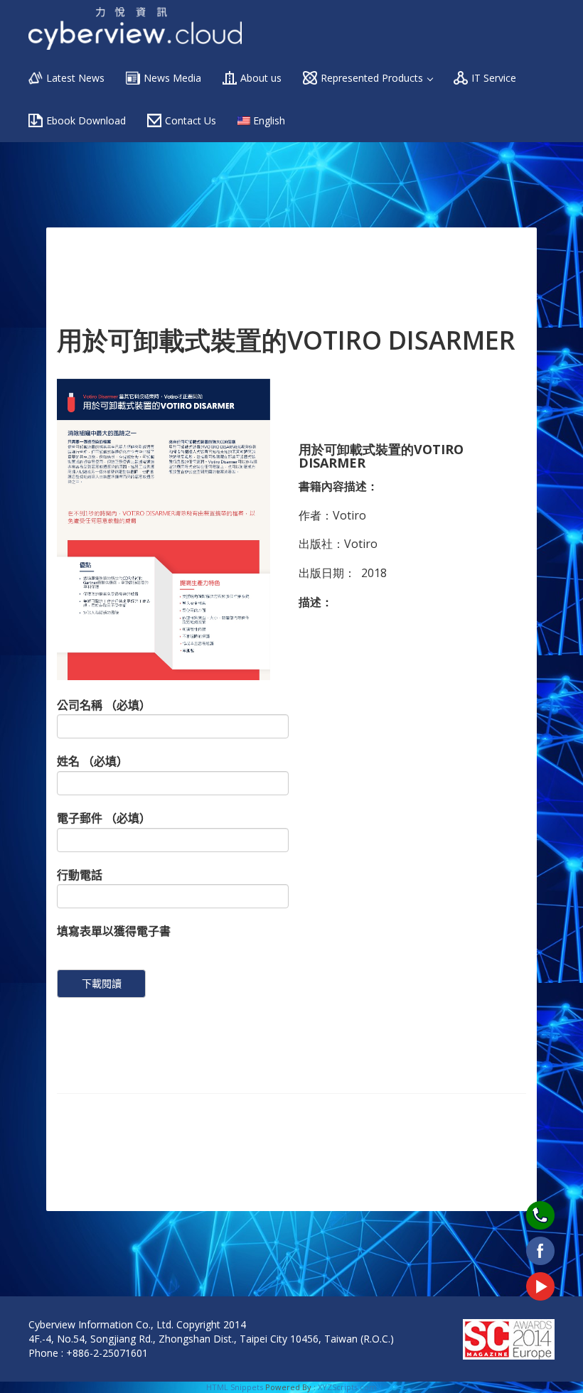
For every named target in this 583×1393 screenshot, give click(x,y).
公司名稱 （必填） (104, 705)
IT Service (493, 78)
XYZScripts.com (347, 1387)
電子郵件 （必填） (104, 818)
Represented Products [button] (373, 78)
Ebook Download (86, 120)
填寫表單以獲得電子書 (114, 931)
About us (261, 78)
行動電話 (79, 875)
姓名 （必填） (92, 761)
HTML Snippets (234, 1387)
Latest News (75, 78)
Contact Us (190, 120)
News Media (172, 78)
